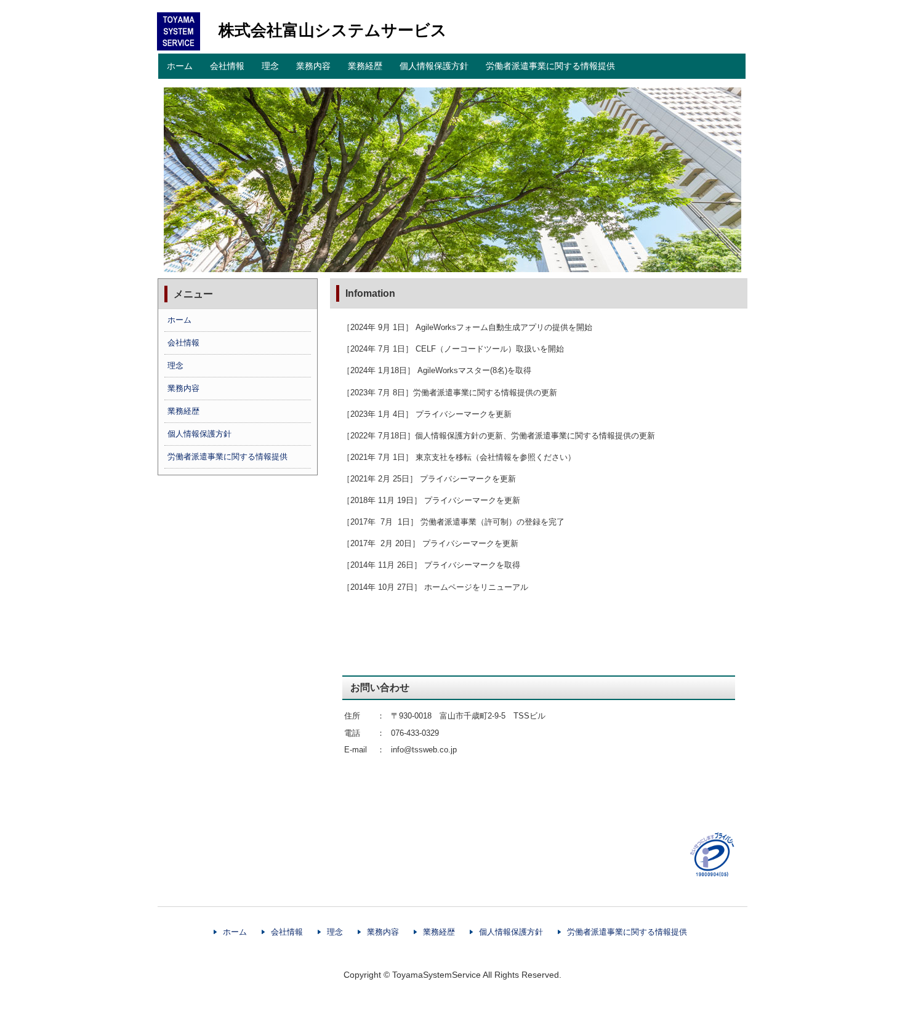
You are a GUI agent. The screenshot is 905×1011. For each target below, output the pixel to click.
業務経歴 (365, 66)
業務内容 (313, 66)
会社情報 (227, 66)
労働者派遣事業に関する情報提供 (550, 66)
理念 (270, 66)
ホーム (180, 66)
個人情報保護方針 (434, 66)
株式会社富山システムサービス (333, 30)
